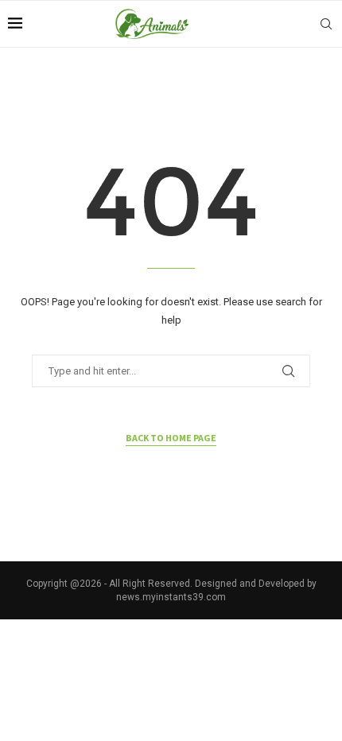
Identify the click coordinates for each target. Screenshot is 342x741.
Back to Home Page (171, 438)
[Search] (326, 24)
